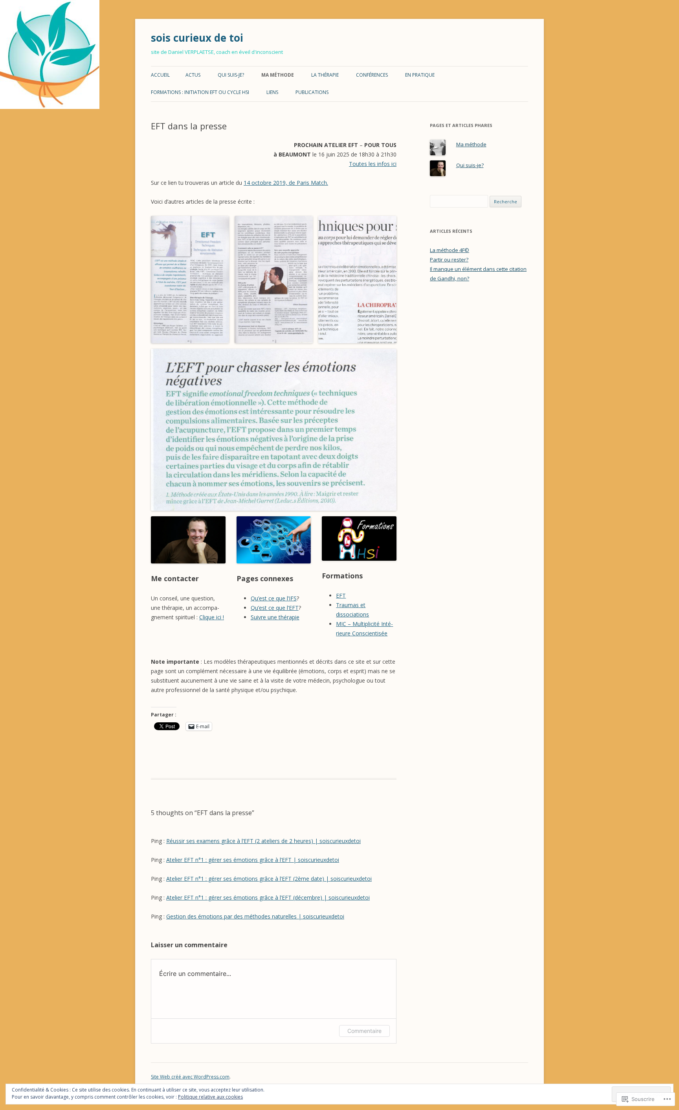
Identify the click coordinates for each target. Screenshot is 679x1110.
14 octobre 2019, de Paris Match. (286, 182)
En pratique (420, 75)
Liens (272, 92)
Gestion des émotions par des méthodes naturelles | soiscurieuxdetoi (255, 916)
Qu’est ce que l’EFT (275, 607)
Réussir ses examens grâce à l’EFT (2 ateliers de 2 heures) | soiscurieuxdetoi (263, 841)
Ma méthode (277, 75)
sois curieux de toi (197, 38)
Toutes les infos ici (372, 164)
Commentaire (364, 1030)
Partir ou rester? (449, 259)
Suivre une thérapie (275, 617)
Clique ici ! (211, 617)
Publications (311, 92)
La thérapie (325, 75)
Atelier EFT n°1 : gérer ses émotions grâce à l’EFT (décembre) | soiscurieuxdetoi (268, 897)
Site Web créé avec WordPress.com (190, 1076)
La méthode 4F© (449, 250)
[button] (190, 279)
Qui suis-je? (231, 75)
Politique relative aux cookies (210, 1096)
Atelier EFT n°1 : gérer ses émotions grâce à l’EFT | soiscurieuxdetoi (252, 859)
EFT (341, 595)
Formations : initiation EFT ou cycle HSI (200, 92)
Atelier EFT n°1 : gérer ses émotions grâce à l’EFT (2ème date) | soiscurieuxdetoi (269, 878)
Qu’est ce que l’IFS (274, 598)
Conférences (372, 75)
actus (192, 75)
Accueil (160, 75)
